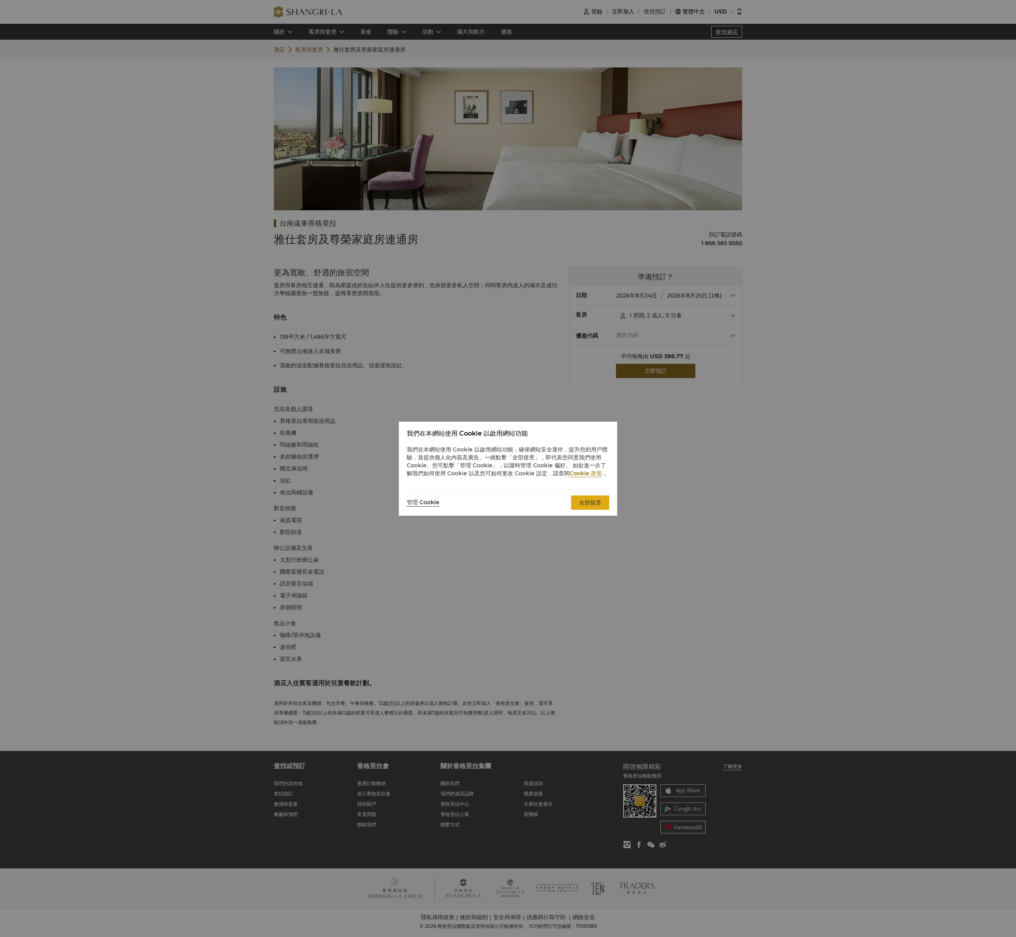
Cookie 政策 (586, 473)
